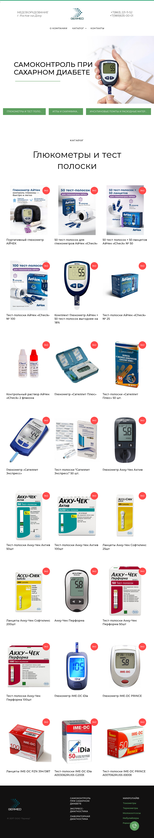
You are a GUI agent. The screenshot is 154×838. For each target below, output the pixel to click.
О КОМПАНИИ (58, 28)
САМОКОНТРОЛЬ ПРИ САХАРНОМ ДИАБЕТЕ (80, 801)
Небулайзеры (131, 818)
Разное (127, 823)
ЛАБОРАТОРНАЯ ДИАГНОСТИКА (80, 817)
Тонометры (129, 803)
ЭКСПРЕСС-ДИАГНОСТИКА (79, 810)
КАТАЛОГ (78, 28)
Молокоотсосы (132, 813)
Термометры (130, 808)
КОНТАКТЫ (97, 28)
